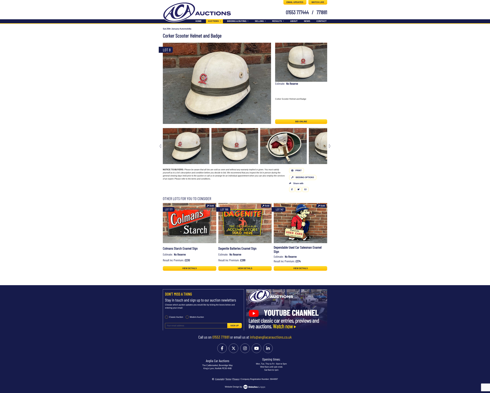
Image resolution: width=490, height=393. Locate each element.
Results (277, 21)
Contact (321, 21)
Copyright (219, 379)
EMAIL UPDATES (294, 2)
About (294, 21)
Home (198, 21)
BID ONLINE (301, 121)
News (307, 21)
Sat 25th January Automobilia (177, 29)
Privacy (235, 379)
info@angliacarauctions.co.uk (271, 336)
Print (298, 170)
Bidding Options (305, 177)
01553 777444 (297, 12)
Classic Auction (176, 317)
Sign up (234, 325)
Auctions (215, 21)
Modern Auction (197, 317)
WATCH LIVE (317, 2)
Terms (228, 379)
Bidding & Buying (237, 21)
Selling (259, 21)
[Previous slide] (166, 83)
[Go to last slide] (160, 146)
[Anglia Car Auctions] (201, 12)
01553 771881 (220, 336)
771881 (322, 12)
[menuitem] (186, 146)
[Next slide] (267, 83)
